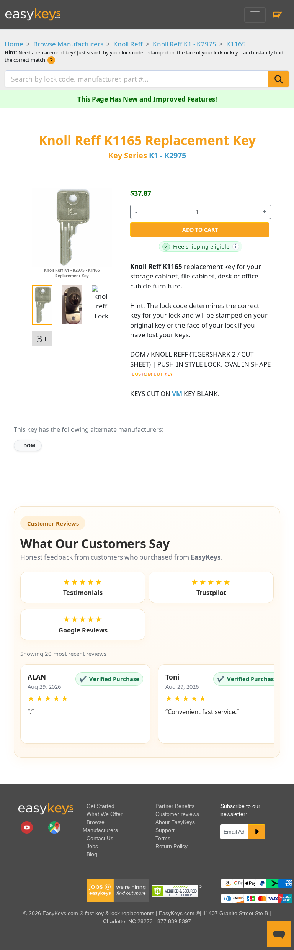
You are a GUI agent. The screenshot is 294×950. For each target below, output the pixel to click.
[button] (85, 704)
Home (14, 43)
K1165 (236, 43)
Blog (92, 854)
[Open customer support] (279, 934)
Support (165, 830)
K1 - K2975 (167, 155)
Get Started (100, 806)
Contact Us (100, 838)
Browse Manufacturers (68, 43)
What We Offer (104, 814)
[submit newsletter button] (256, 831)
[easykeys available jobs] (118, 890)
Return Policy (171, 846)
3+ (42, 338)
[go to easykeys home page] (46, 809)
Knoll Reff (128, 43)
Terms (162, 838)
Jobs (92, 846)
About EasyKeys (175, 822)
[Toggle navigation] (255, 15)
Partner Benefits (174, 806)
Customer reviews (177, 814)
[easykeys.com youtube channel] (28, 827)
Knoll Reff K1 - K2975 (184, 43)
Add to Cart (200, 229)
